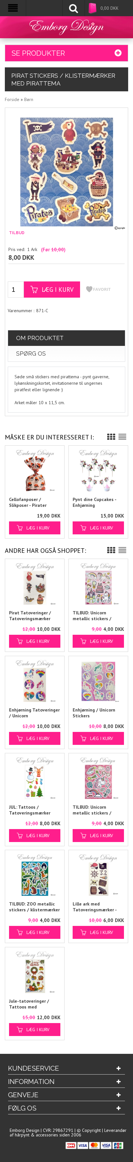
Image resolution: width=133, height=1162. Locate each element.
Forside (12, 99)
